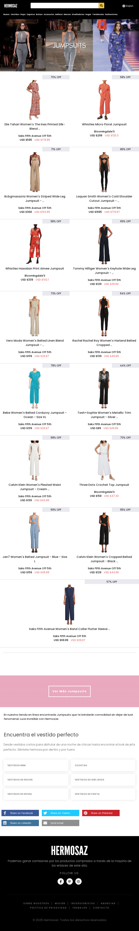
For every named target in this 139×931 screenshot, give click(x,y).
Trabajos (79, 907)
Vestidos (15, 14)
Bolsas (39, 14)
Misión (60, 903)
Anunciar (108, 903)
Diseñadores (78, 14)
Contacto (101, 907)
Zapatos (31, 14)
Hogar (88, 14)
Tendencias (98, 14)
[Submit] (101, 5)
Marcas (67, 14)
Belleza (59, 14)
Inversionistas (83, 903)
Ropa (23, 14)
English (129, 6)
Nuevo (6, 14)
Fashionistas (111, 14)
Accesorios (49, 14)
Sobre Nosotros (36, 903)
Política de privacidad (48, 907)
